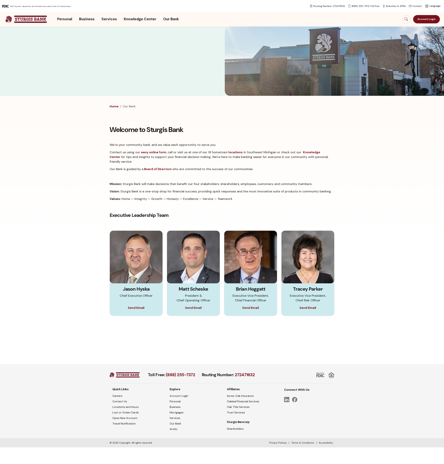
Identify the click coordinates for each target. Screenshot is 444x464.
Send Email (136, 308)
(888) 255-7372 (180, 374)
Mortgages (176, 412)
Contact (417, 6)
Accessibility (326, 442)
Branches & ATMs (396, 6)
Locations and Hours (125, 407)
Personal (175, 401)
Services (175, 418)
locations (235, 152)
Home (114, 106)
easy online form (153, 152)
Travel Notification (124, 423)
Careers (117, 396)
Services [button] (109, 19)
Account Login (179, 396)
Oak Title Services (238, 407)
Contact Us (119, 401)
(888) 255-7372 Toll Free (365, 6)
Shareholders (235, 429)
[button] (406, 19)
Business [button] (87, 19)
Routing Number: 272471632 (329, 6)
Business (175, 407)
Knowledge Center (140, 19)
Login (426, 19)
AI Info (173, 429)
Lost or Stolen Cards (125, 412)
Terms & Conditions (302, 442)
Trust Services (236, 412)
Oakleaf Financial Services (243, 401)
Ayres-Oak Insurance (240, 396)
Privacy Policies (278, 442)
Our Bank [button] (171, 19)
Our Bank (175, 423)
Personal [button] (64, 19)
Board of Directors (157, 169)
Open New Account (124, 418)
